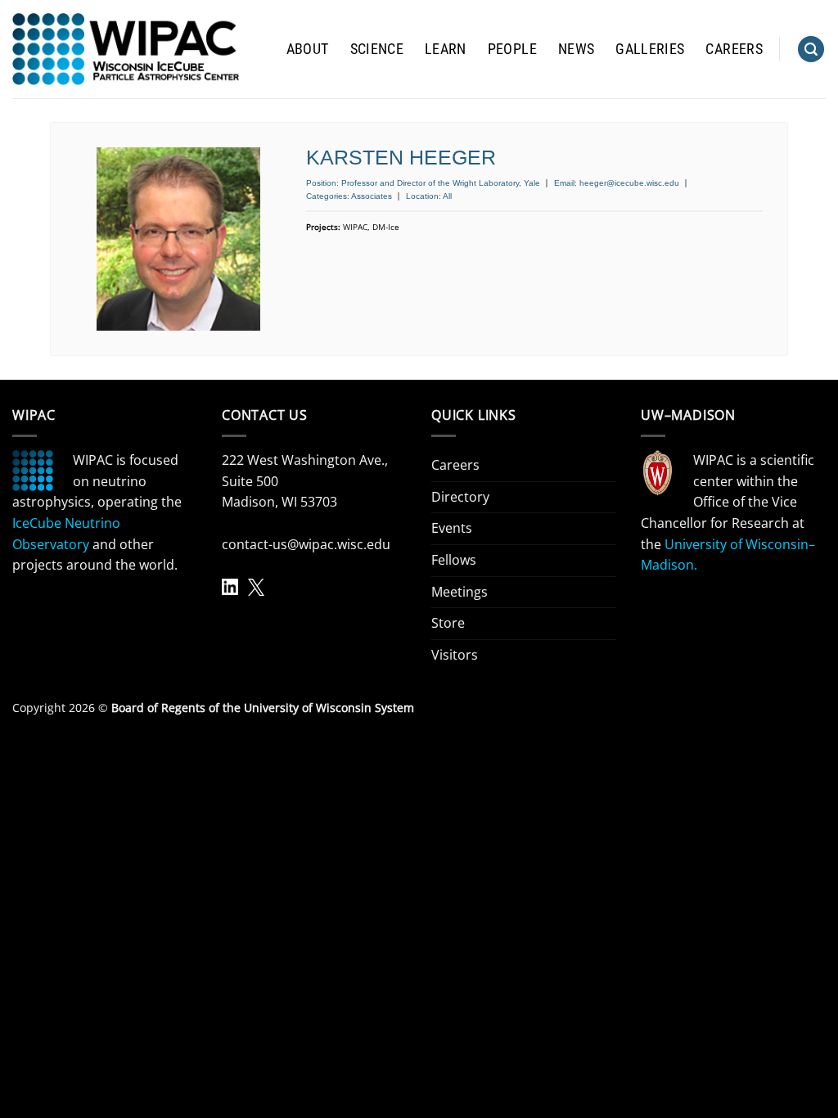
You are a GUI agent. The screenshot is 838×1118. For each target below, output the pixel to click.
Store (448, 623)
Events (451, 528)
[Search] (811, 49)
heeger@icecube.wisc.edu (629, 182)
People (512, 49)
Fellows (453, 560)
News (576, 49)
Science (376, 49)
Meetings (459, 592)
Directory (460, 497)
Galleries (649, 49)
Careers (733, 49)
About (307, 49)
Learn (445, 49)
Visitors (454, 655)
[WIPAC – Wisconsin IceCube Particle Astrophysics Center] (125, 49)
